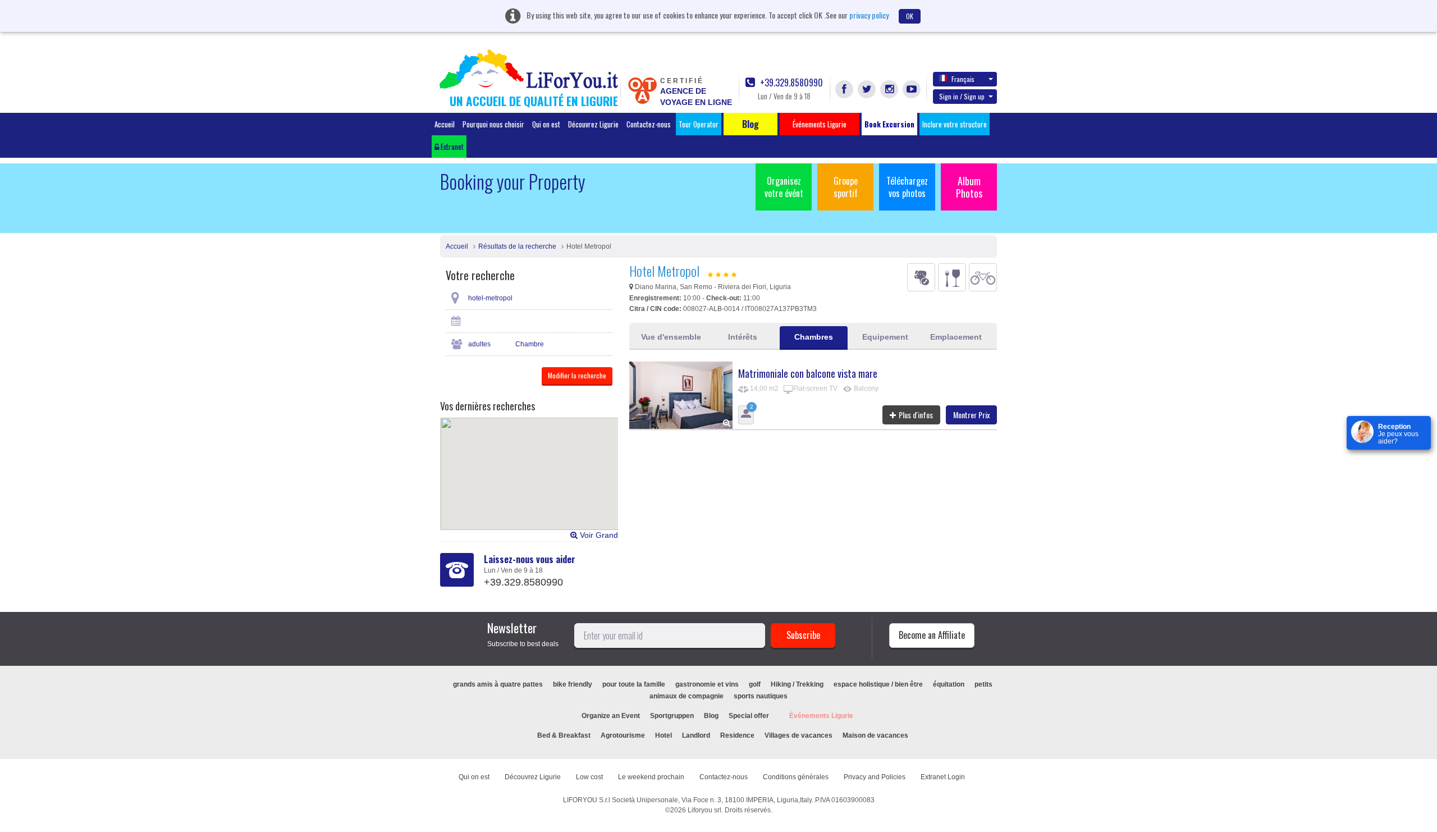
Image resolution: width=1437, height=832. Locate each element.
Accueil (444, 124)
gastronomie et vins (707, 684)
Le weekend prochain (651, 777)
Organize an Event (611, 716)
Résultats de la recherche (517, 246)
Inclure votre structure (954, 124)
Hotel (663, 735)
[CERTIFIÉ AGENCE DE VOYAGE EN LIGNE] (642, 89)
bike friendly (572, 684)
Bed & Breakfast (564, 735)
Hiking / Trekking (797, 684)
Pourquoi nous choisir (493, 124)
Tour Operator (698, 124)
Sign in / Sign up (962, 96)
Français (962, 79)
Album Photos (969, 186)
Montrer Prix (971, 414)
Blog (711, 716)
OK (909, 16)
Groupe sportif (846, 187)
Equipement (885, 336)
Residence (737, 735)
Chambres (813, 336)
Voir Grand (598, 535)
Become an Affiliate (932, 635)
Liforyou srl (704, 810)
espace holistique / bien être (878, 684)
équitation (948, 684)
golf (755, 684)
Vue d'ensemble (671, 336)
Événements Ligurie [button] (819, 124)
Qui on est (546, 124)
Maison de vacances (875, 735)
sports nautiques (761, 696)
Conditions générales (796, 777)
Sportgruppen (672, 716)
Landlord (696, 735)
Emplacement (956, 336)
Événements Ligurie (821, 716)
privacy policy (869, 15)
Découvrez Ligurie (593, 124)
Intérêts (742, 336)
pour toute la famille (633, 684)
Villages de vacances (798, 735)
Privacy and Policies (874, 777)
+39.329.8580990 (790, 82)
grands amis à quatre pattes (498, 684)
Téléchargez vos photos (907, 187)
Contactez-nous (648, 124)
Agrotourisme (623, 735)
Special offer (749, 716)
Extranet (451, 146)
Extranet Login (943, 777)
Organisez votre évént (784, 187)
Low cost (589, 777)
